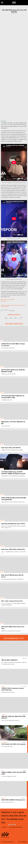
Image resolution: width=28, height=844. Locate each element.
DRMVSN (24, 841)
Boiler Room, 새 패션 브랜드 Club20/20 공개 (13, 549)
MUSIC (1, 366)
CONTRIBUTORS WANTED (16, 827)
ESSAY (2, 686)
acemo (2, 305)
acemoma (6, 305)
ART (2, 658)
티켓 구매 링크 (4, 301)
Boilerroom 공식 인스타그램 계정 (7, 299)
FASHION (2, 546)
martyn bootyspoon (16, 305)
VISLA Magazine (12, 310)
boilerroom (11, 305)
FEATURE (2, 598)
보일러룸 (7, 306)
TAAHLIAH (3, 306)
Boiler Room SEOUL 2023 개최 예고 (11, 447)
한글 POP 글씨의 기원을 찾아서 (9, 660)
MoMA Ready (23, 305)
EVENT (12, 13)
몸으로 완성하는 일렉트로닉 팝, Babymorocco (13, 800)
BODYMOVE (4, 742)
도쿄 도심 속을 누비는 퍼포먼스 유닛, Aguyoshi (13, 744)
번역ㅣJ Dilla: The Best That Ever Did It (12, 601)
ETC (1, 340)
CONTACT (4, 827)
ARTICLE (3, 714)
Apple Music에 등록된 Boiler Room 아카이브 (13, 523)
